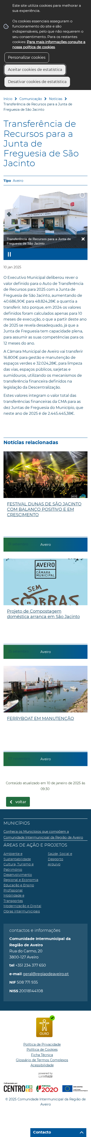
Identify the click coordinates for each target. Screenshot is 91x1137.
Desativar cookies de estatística (37, 81)
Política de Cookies (42, 1049)
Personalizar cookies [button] (27, 57)
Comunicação (30, 99)
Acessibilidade (42, 1065)
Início (8, 99)
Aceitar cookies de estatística (35, 69)
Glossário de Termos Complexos (42, 1060)
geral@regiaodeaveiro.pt (46, 974)
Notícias (55, 99)
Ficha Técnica (42, 1055)
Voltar (20, 802)
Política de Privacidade (42, 1044)
